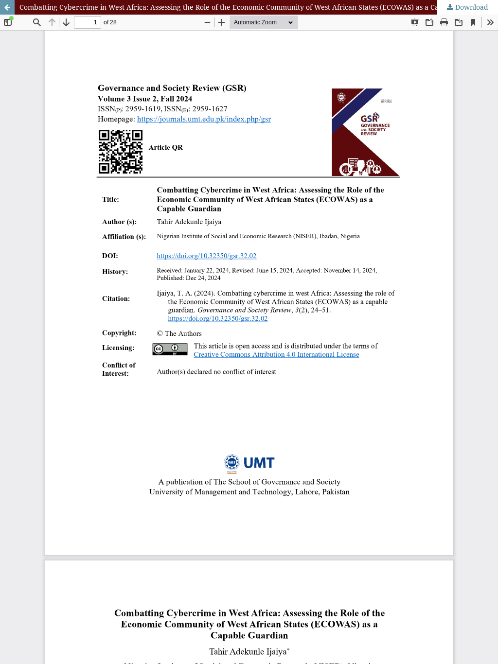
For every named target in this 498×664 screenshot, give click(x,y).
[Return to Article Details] (7, 7)
